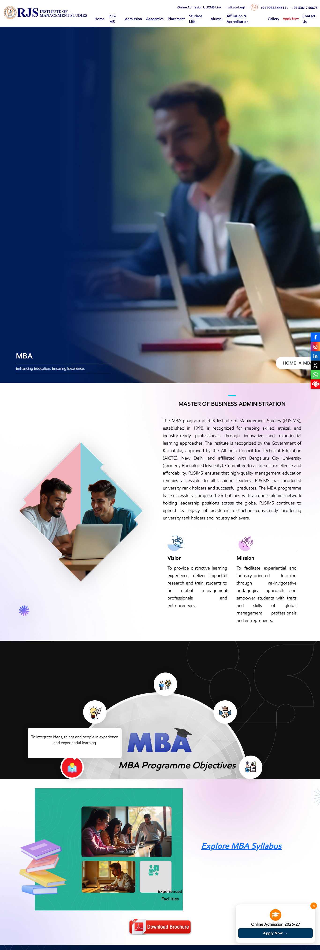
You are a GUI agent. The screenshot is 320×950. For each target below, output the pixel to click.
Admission (133, 19)
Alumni (216, 19)
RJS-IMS (112, 19)
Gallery (273, 19)
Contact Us (308, 19)
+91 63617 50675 (305, 8)
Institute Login (236, 7)
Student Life (195, 19)
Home (99, 19)
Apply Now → (275, 933)
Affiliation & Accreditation (238, 19)
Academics (155, 19)
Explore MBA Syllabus (241, 846)
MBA (308, 363)
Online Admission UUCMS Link (199, 7)
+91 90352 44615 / (274, 8)
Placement (176, 19)
